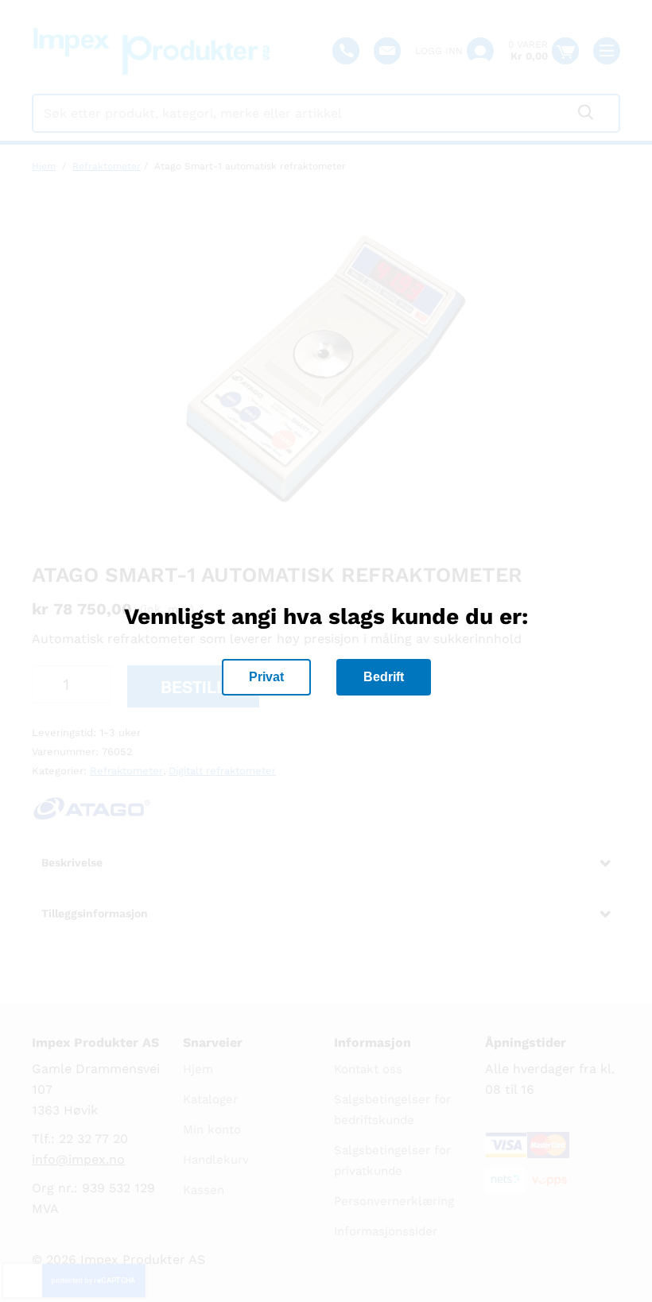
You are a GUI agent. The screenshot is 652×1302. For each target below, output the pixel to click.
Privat (266, 677)
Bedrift (383, 677)
